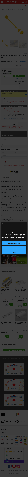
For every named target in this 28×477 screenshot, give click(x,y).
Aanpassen (13, 247)
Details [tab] (14, 227)
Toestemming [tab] (5, 227)
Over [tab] (23, 227)
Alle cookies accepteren (14, 243)
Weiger (14, 252)
